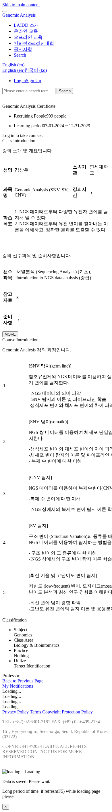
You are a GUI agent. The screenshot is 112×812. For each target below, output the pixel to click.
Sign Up (33, 80)
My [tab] (6, 686)
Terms (35, 711)
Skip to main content (21, 4)
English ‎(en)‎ (13, 70)
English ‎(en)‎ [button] (13, 64)
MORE (10, 334)
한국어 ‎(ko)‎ (35, 70)
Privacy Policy (15, 711)
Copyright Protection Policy (67, 711)
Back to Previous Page (22, 680)
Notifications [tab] (21, 686)
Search (65, 91)
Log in (20, 80)
